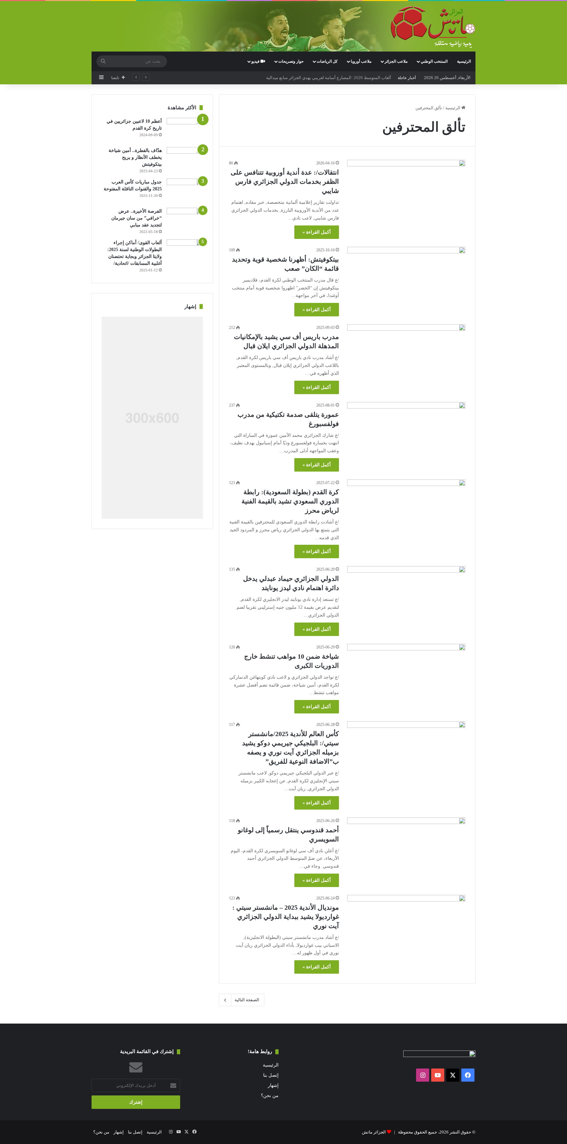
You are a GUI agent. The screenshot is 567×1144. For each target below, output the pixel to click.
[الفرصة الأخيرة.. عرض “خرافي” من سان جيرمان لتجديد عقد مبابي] (185, 220)
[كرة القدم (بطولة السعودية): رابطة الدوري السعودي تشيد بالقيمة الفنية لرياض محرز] (406, 512)
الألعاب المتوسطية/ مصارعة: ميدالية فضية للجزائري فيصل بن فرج (333, 77)
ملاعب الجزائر (396, 61)
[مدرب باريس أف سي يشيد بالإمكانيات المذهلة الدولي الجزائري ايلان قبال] (406, 357)
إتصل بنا (271, 1075)
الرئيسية (464, 61)
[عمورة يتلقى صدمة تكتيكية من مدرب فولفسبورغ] (406, 435)
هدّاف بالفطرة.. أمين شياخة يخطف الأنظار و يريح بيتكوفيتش (135, 157)
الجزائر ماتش (374, 1132)
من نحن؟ (270, 1095)
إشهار (273, 1085)
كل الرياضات (327, 61)
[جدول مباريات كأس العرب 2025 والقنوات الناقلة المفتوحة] (185, 191)
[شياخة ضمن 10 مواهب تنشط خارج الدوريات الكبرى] (406, 677)
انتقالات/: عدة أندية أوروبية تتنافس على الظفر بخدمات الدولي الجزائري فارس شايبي (285, 181)
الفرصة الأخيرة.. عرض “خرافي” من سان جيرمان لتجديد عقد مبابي (136, 218)
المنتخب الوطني (434, 61)
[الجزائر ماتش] (432, 27)
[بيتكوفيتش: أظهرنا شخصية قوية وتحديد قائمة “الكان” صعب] (406, 280)
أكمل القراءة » (317, 232)
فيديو (256, 61)
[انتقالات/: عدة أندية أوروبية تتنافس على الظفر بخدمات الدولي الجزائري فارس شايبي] (406, 193)
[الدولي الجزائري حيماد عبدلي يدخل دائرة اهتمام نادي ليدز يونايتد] (406, 599)
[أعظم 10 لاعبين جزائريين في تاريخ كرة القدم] (185, 130)
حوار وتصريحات (291, 61)
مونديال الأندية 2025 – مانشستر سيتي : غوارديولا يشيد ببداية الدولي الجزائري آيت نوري (285, 916)
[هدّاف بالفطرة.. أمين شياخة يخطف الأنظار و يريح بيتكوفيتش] (185, 159)
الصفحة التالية (247, 999)
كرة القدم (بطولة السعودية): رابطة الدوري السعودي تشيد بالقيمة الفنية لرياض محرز (290, 501)
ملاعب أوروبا (361, 61)
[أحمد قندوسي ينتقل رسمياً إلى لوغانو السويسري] (406, 850)
